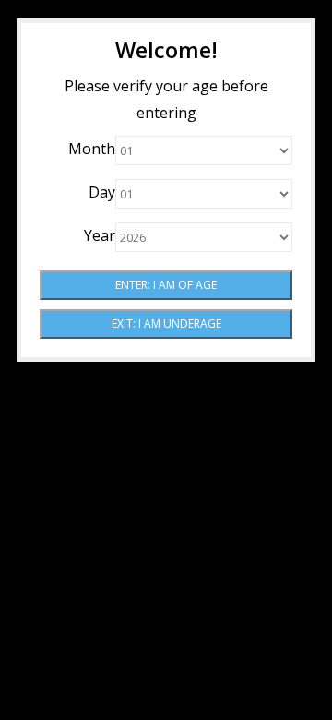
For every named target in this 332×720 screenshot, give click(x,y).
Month (91, 148)
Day (102, 192)
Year (99, 235)
